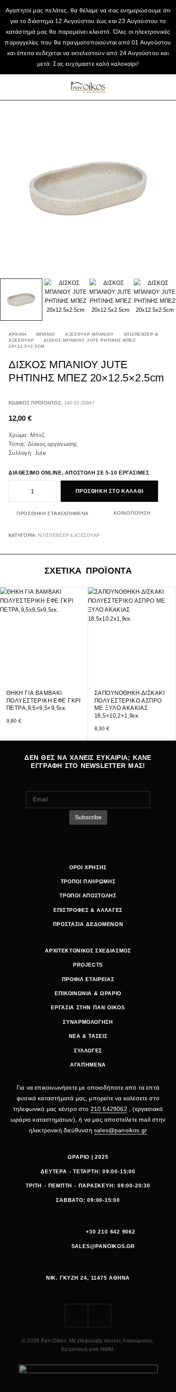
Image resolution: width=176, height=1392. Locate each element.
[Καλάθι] (164, 87)
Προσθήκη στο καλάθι (110, 491)
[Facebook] (76, 1315)
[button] (80, 667)
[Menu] (14, 87)
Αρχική (17, 334)
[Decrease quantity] (14, 491)
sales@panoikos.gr (120, 1130)
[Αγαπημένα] (153, 87)
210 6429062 (109, 1108)
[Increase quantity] (50, 491)
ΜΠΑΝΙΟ (45, 334)
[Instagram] (99, 1315)
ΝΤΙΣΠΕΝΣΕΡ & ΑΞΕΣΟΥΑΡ (69, 535)
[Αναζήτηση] (142, 87)
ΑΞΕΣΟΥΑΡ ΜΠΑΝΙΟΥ (89, 334)
